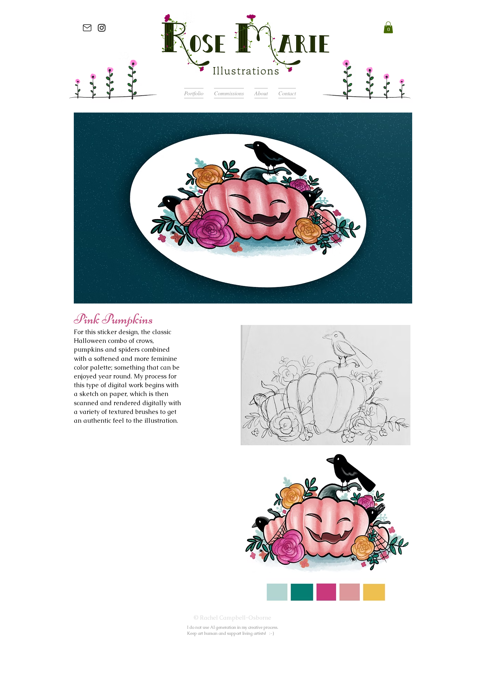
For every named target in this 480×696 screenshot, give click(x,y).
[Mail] (87, 28)
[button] (388, 27)
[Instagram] (102, 28)
